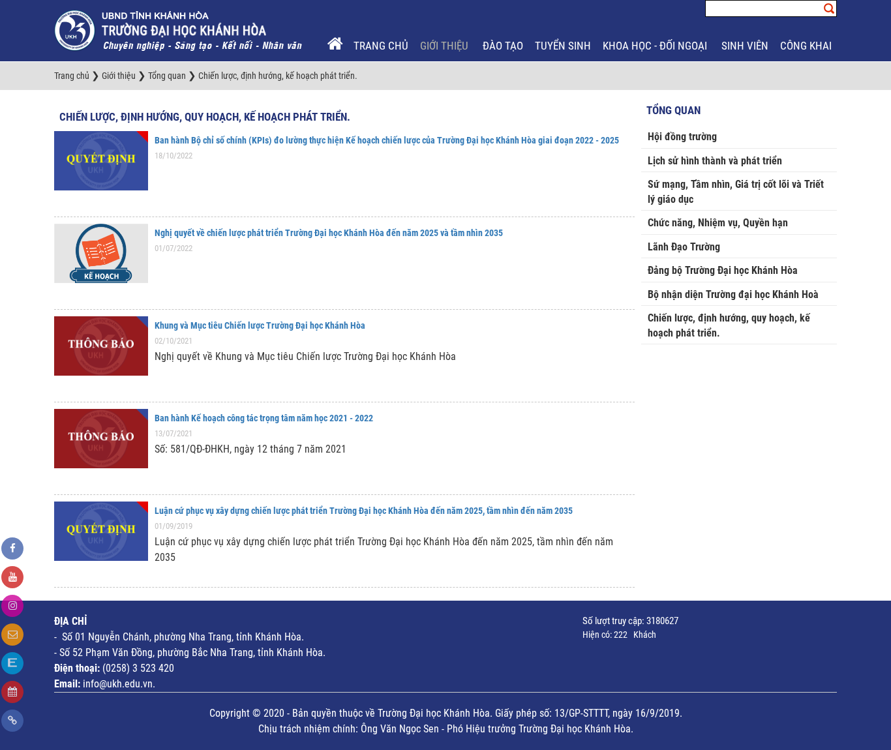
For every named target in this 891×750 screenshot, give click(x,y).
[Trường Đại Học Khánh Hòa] (179, 30)
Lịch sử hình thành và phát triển (715, 161)
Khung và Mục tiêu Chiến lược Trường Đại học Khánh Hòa (260, 325)
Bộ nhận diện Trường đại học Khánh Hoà (733, 294)
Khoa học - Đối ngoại (656, 45)
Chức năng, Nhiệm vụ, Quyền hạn (718, 223)
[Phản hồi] (12, 634)
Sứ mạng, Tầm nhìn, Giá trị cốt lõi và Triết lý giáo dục (736, 191)
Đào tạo (503, 45)
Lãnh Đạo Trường (684, 247)
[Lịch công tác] (12, 692)
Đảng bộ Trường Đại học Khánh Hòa (723, 270)
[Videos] (12, 577)
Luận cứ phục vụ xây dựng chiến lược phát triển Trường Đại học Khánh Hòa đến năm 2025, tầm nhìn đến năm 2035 (364, 510)
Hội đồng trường (682, 136)
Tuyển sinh (563, 45)
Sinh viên (744, 45)
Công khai (807, 45)
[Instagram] (12, 606)
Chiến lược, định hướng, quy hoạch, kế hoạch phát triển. (204, 116)
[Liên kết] (12, 721)
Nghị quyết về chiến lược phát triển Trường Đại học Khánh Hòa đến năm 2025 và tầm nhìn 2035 (329, 233)
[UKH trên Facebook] (12, 548)
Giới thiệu (445, 45)
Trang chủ (381, 45)
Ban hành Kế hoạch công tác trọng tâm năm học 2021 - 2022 (264, 418)
